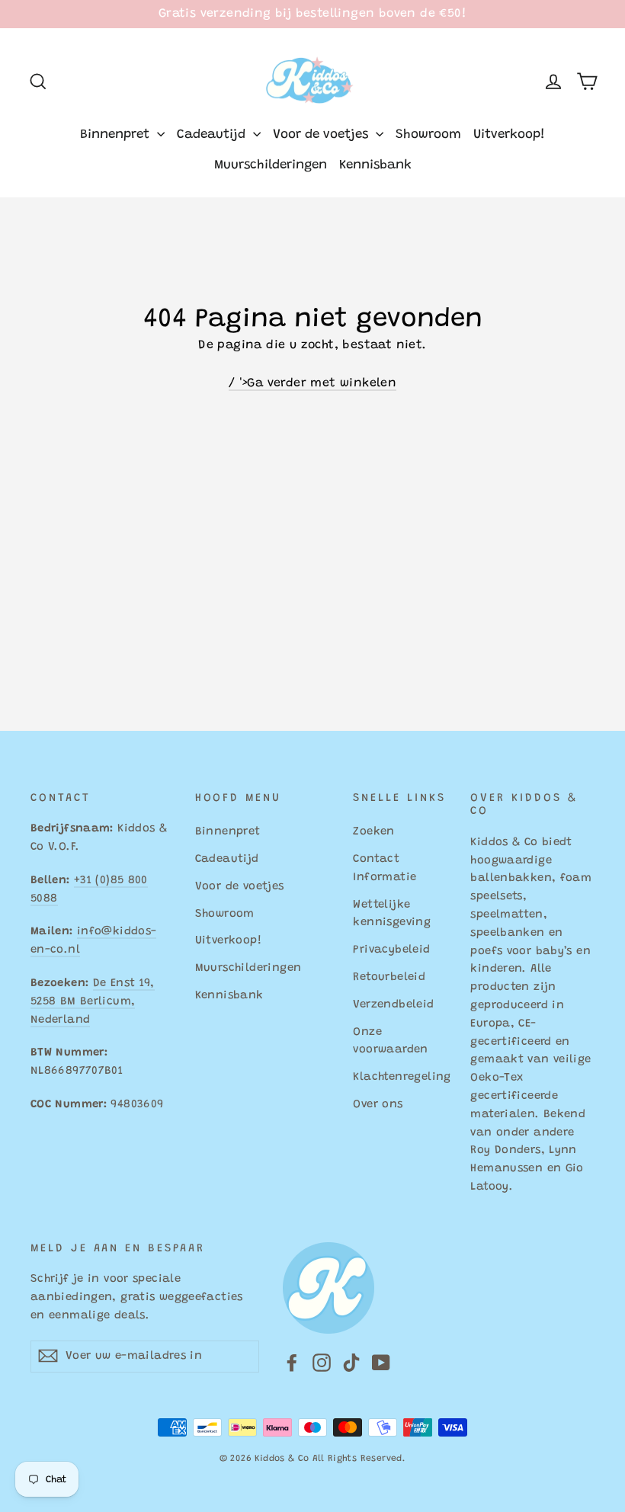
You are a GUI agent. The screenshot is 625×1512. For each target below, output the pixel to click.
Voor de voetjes (322, 135)
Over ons (377, 1104)
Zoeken (373, 832)
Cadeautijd (213, 135)
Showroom (428, 135)
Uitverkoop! (509, 135)
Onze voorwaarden (390, 1041)
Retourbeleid (389, 977)
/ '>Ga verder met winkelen (312, 383)
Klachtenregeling (400, 1077)
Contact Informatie (384, 868)
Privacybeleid (391, 950)
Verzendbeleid (393, 1005)
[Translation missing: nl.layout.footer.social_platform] (292, 1363)
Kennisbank (375, 165)
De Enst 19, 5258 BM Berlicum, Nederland (92, 1002)
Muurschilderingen (270, 165)
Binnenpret (116, 135)
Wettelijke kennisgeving (392, 914)
